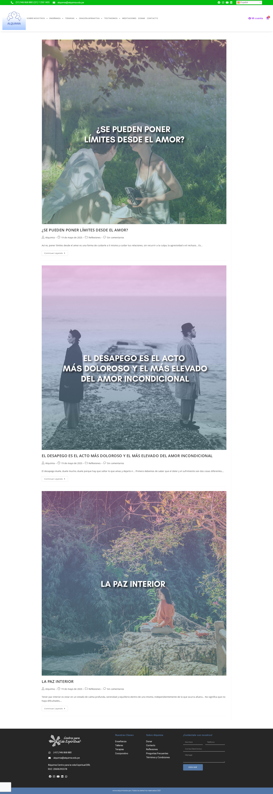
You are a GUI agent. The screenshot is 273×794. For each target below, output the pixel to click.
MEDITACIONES (129, 18)
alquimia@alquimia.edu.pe (71, 2)
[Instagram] (223, 2)
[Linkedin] (231, 2)
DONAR (141, 18)
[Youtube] (227, 2)
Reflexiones (95, 237)
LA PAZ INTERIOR (58, 681)
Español (244, 2)
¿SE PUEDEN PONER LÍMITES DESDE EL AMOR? (85, 230)
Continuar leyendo (56, 252)
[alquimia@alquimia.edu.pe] (54, 2)
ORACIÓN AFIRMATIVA (89, 18)
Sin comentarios (115, 237)
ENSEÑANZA (55, 18)
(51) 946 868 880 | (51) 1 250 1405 (33, 2)
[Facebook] (219, 2)
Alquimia (50, 237)
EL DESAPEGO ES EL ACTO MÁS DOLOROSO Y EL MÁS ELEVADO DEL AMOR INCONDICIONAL (127, 455)
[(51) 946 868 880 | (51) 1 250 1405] (12, 2)
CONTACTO (152, 18)
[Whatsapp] (66, 776)
